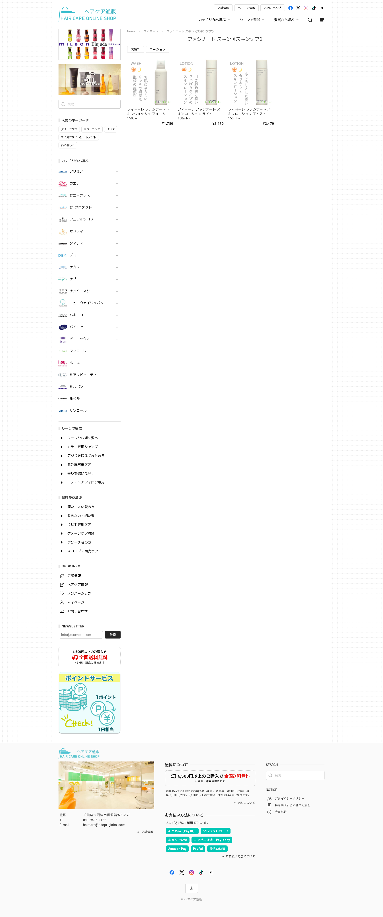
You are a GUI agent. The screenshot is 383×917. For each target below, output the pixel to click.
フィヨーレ (78, 351)
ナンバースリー (81, 291)
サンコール (78, 411)
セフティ (76, 231)
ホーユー (76, 363)
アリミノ (76, 171)
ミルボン (76, 387)
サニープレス (80, 195)
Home (131, 31)
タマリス (76, 243)
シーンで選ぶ (250, 20)
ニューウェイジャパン (87, 303)
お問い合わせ (272, 8)
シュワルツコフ (81, 219)
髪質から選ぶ (284, 20)
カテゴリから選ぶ (212, 20)
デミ (73, 255)
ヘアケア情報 (246, 8)
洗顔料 (135, 49)
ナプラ (75, 279)
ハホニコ (76, 315)
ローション (158, 49)
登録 (113, 635)
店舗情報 (223, 8)
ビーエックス (80, 339)
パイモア (76, 327)
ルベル (75, 399)
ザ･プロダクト (81, 207)
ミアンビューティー (85, 375)
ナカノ (75, 267)
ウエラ (75, 183)
